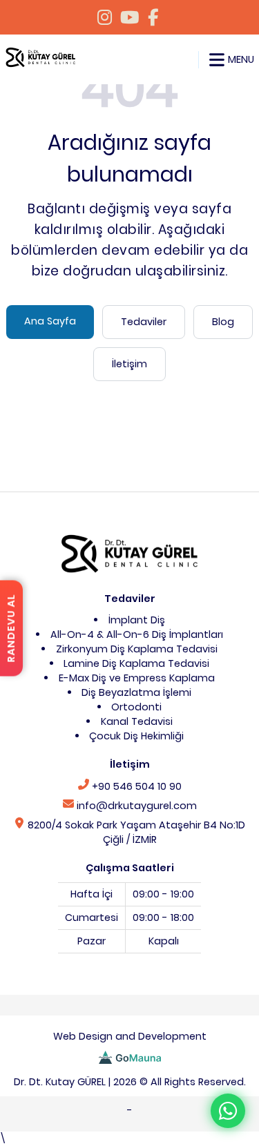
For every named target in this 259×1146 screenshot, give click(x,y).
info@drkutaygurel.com (135, 806)
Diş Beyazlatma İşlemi (136, 692)
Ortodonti (136, 707)
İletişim (129, 364)
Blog (223, 322)
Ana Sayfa (50, 321)
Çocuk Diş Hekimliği (136, 736)
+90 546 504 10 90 (135, 786)
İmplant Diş (136, 620)
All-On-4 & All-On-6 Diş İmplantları (136, 634)
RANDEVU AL (11, 628)
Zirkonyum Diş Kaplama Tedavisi (137, 649)
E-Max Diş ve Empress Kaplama (137, 678)
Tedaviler (143, 322)
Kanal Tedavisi (137, 721)
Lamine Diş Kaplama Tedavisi (136, 663)
